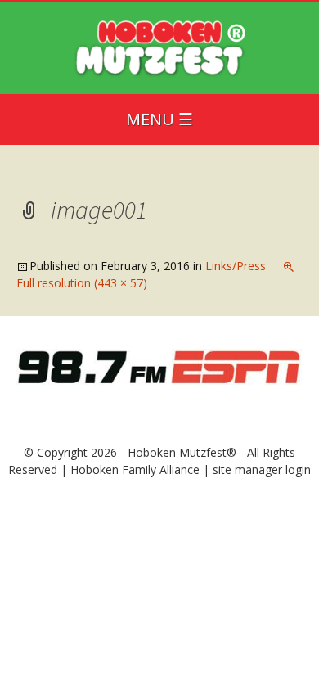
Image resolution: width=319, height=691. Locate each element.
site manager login (262, 469)
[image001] (159, 366)
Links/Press (235, 265)
